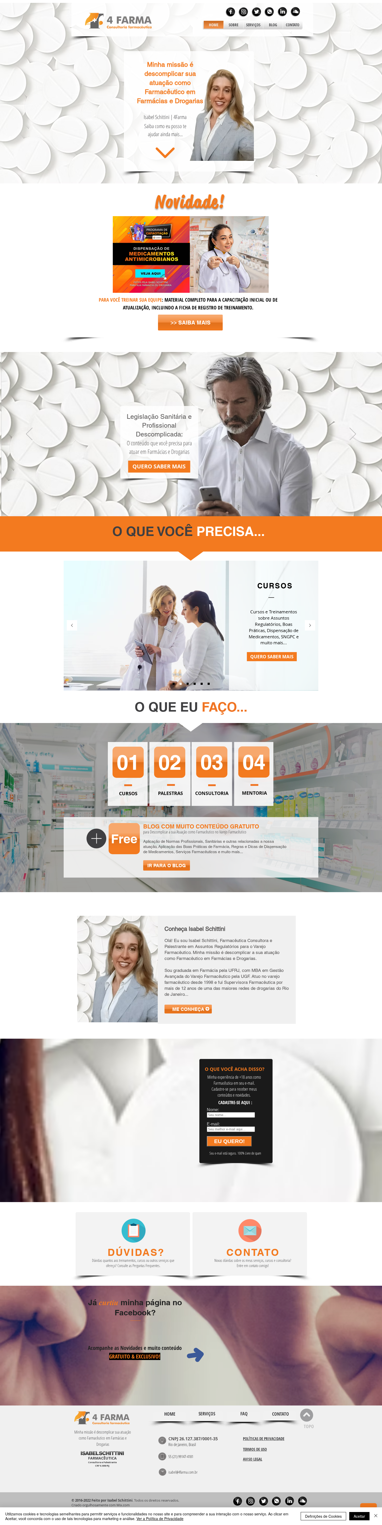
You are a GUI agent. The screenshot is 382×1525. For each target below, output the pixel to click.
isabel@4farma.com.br (182, 1472)
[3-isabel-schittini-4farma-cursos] (193, 506)
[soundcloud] (295, 12)
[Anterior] (29, 434)
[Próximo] (353, 434)
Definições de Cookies (323, 1516)
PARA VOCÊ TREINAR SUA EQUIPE (130, 299)
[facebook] (230, 12)
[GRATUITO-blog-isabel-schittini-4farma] (195, 684)
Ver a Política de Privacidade (159, 1518)
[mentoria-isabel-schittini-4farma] (209, 684)
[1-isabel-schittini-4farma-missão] (184, 506)
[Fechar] (376, 1516)
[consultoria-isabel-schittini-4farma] (202, 684)
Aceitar (359, 1516)
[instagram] (243, 12)
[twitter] (256, 12)
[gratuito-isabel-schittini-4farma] (174, 684)
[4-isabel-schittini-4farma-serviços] (198, 506)
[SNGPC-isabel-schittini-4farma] (188, 684)
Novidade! (190, 201)
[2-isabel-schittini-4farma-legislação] (188, 506)
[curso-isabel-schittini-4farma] (181, 684)
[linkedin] (282, 12)
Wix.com (123, 1505)
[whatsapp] (269, 12)
